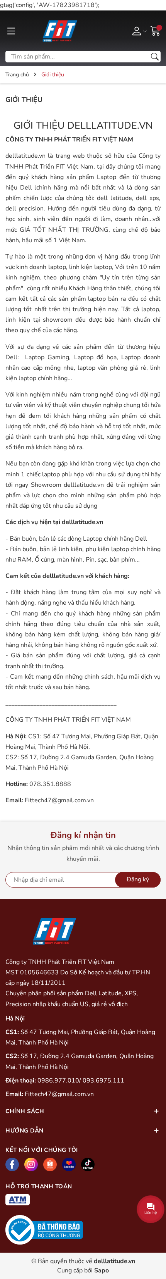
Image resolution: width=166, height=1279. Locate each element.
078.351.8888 (50, 784)
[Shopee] (50, 1164)
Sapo (101, 1270)
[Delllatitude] (53, 931)
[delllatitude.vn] (59, 30)
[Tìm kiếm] (155, 56)
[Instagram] (31, 1164)
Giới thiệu (23, 99)
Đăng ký (138, 879)
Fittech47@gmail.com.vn (59, 800)
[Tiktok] (88, 1164)
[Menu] (11, 30)
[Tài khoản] (138, 30)
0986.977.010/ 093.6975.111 (80, 1080)
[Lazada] (69, 1164)
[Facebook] (12, 1164)
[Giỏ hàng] (156, 30)
